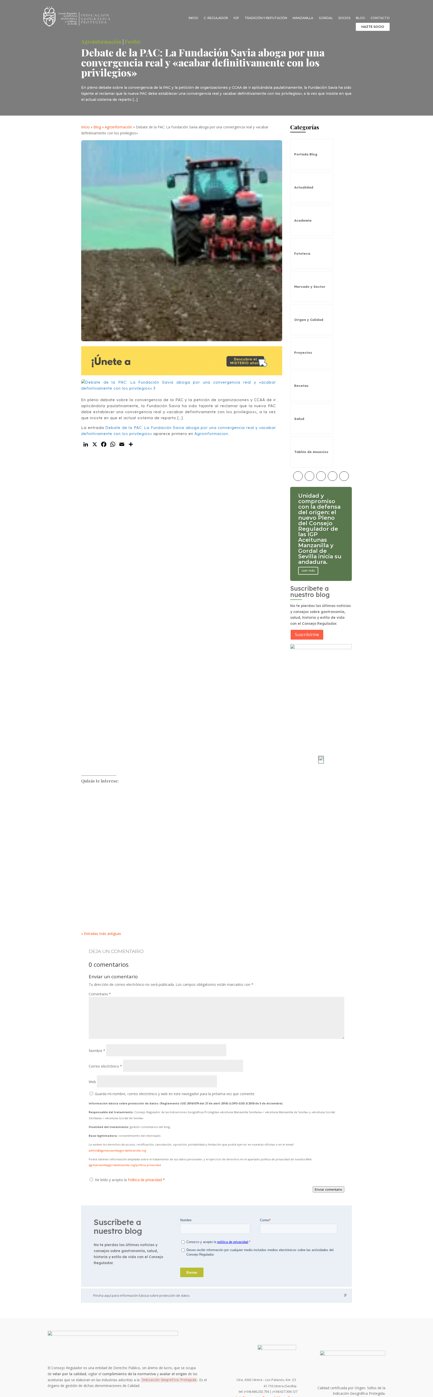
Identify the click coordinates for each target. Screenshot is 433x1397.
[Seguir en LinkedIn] (344, 476)
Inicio (193, 18)
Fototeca (302, 253)
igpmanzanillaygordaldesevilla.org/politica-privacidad (125, 1165)
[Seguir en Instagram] (309, 476)
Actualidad (303, 187)
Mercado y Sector (309, 287)
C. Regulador (216, 18)
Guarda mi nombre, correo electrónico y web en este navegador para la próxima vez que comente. (175, 1093)
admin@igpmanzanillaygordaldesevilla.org (117, 1150)
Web (92, 1081)
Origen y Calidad (308, 320)
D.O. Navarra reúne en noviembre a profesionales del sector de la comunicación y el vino (169, 803)
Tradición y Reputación (266, 18)
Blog (360, 18)
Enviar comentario (328, 1189)
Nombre (97, 1050)
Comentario (100, 994)
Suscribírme (307, 634)
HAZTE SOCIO (372, 27)
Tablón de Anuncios (311, 452)
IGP (236, 18)
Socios (344, 18)
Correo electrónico (105, 1066)
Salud (299, 419)
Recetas (301, 386)
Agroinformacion (211, 433)
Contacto (380, 18)
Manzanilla (303, 18)
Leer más (308, 570)
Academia (302, 220)
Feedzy (133, 41)
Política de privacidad (145, 1179)
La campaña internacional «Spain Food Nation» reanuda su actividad (148, 898)
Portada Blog (305, 154)
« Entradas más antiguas (101, 933)
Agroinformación (101, 41)
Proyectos (303, 353)
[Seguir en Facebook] (298, 476)
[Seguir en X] (321, 476)
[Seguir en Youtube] (332, 476)
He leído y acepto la (130, 1179)
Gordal (326, 18)
